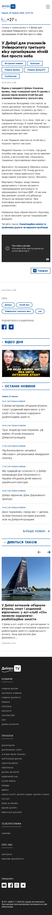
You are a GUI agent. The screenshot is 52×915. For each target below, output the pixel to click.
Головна (5, 27)
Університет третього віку (18, 311)
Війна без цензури (12, 812)
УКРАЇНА (6, 702)
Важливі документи (13, 859)
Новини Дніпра (19, 27)
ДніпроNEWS (8, 745)
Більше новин (34, 531)
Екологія (6, 711)
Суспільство (11, 76)
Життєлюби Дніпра (12, 759)
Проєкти (7, 735)
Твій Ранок (7, 768)
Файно (5, 790)
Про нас (7, 844)
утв (39, 311)
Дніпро (8, 305)
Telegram (43, 270)
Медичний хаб (10, 777)
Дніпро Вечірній (10, 772)
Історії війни (9, 781)
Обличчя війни (10, 763)
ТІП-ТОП (5, 799)
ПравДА (5, 786)
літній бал (24, 305)
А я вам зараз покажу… (14, 754)
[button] (48, 552)
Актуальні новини (14, 63)
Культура (35, 63)
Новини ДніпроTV (36, 70)
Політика (7, 707)
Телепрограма (11, 823)
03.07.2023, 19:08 (9, 83)
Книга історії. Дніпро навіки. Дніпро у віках (25, 795)
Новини (7, 679)
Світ (4, 720)
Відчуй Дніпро (9, 808)
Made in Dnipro (10, 803)
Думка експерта (10, 724)
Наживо (6, 833)
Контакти (7, 854)
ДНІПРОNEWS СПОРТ (12, 750)
